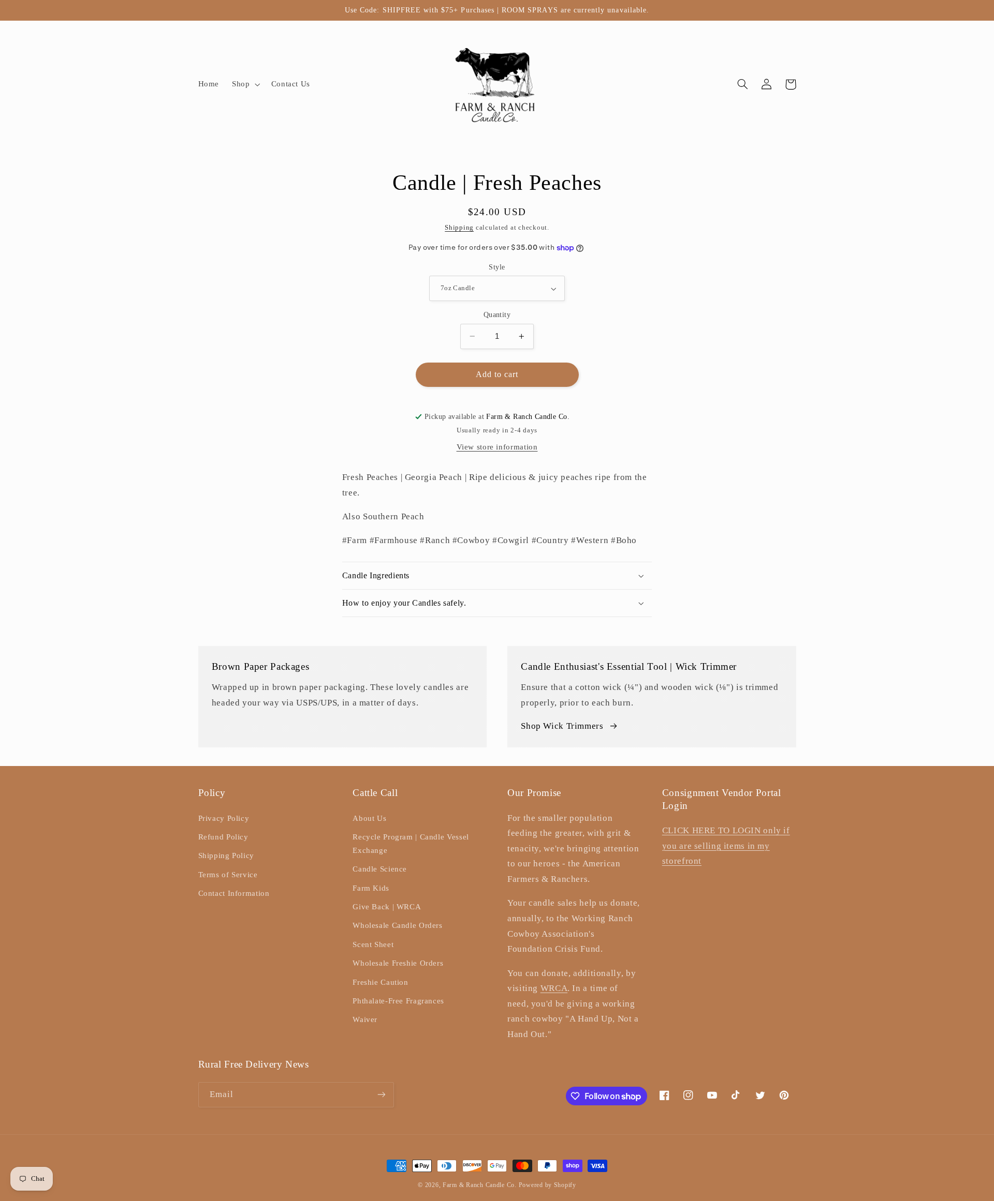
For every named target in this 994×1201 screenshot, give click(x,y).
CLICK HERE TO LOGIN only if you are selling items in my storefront (726, 845)
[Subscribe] (381, 1094)
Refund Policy (223, 837)
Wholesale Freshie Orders (398, 963)
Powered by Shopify (547, 1185)
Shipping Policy (226, 855)
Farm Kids (371, 888)
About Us (369, 818)
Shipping (459, 227)
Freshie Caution (380, 982)
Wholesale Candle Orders (398, 925)
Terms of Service (228, 874)
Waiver (365, 1019)
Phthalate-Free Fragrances (398, 1001)
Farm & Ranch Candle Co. (480, 1185)
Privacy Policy (224, 818)
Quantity (497, 315)
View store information (497, 447)
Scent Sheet (373, 944)
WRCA (554, 988)
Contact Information (234, 893)
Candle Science (380, 869)
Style (497, 267)
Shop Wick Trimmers (562, 726)
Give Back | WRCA (387, 907)
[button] (245, 84)
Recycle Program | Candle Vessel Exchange (411, 843)
